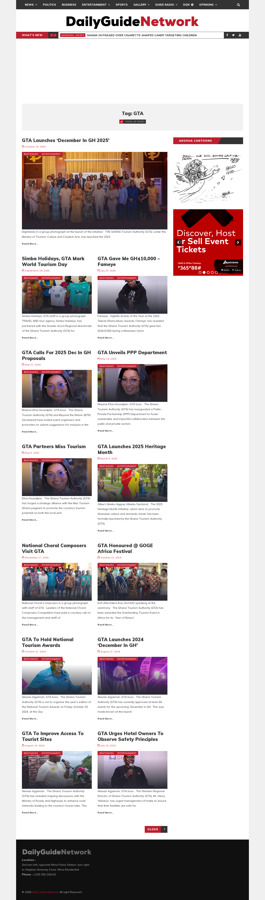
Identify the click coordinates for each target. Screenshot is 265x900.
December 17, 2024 (36, 557)
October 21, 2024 (35, 651)
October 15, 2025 (35, 146)
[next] (238, 242)
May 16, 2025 (108, 358)
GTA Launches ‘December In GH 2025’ (65, 140)
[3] (208, 272)
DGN (186, 4)
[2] (204, 272)
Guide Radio (164, 4)
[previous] (178, 242)
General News (73, 35)
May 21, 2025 (33, 364)
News (29, 4)
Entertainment (94, 4)
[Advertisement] (132, 71)
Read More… (30, 243)
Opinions (206, 4)
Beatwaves (31, 153)
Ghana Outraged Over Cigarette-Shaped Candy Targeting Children (142, 35)
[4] (212, 272)
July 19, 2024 (108, 745)
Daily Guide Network (45, 892)
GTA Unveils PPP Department (132, 352)
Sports (122, 4)
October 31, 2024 (110, 557)
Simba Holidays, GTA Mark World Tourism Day (53, 261)
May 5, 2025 (32, 452)
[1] (200, 272)
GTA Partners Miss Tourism (54, 446)
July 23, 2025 (108, 270)
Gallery (139, 4)
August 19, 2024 (34, 745)
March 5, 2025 (108, 458)
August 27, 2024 (110, 651)
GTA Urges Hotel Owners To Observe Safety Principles (130, 736)
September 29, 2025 (37, 270)
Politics (49, 4)
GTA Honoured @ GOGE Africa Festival (125, 548)
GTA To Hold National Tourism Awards (48, 642)
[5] (216, 272)
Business (69, 4)
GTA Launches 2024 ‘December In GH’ (121, 642)
